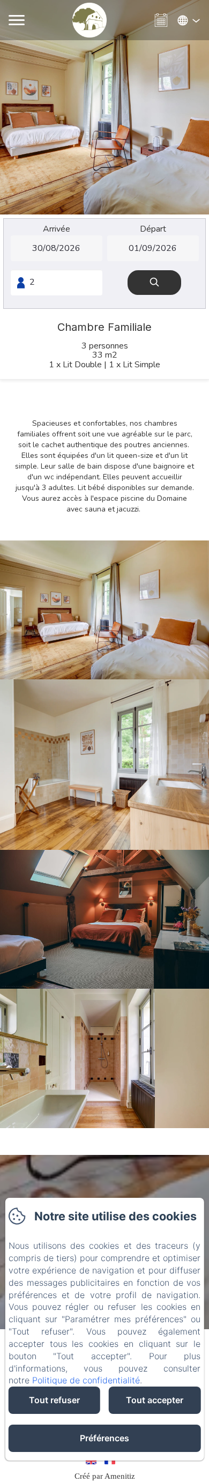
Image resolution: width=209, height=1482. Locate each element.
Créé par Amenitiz (104, 1476)
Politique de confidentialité (86, 1380)
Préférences (104, 1438)
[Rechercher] (154, 282)
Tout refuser (54, 1400)
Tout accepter (154, 1400)
